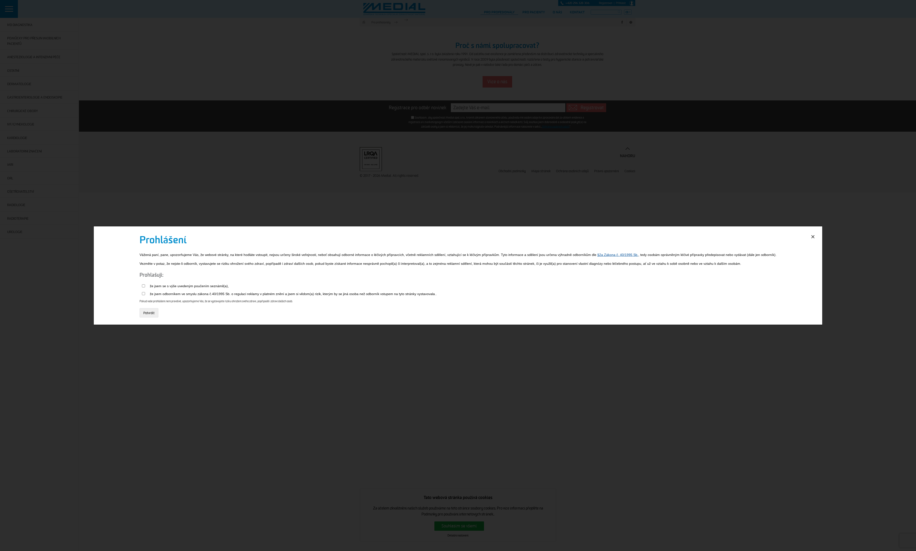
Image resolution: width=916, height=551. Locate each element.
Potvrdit (149, 313)
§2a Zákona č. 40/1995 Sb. (617, 255)
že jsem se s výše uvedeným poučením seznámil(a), (189, 286)
